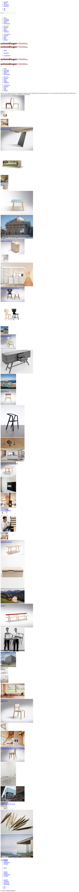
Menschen (6, 53)
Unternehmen (7, 55)
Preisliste (6, 864)
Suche (5, 867)
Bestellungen (7, 874)
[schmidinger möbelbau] (14, 44)
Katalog (6, 871)
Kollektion (6, 20)
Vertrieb (6, 873)
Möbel (5, 50)
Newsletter (6, 4)
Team (5, 29)
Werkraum (6, 31)
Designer (6, 27)
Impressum (6, 882)
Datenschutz (7, 884)
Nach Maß (6, 19)
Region (5, 30)
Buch (5, 38)
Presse (5, 3)
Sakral (5, 22)
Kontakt (6, 39)
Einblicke (6, 35)
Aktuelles (6, 2)
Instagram (6, 6)
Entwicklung (7, 23)
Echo (5, 37)
